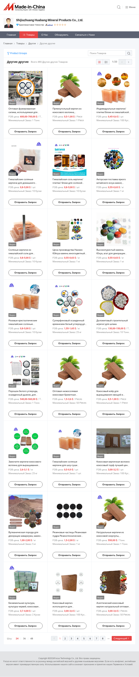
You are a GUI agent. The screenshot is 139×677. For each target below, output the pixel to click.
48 (31, 638)
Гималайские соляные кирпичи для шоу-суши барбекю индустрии (65, 465)
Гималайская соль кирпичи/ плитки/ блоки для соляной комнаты (68, 183)
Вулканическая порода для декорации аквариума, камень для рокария (25, 536)
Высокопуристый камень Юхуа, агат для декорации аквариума (110, 253)
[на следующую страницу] (128, 61)
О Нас (44, 34)
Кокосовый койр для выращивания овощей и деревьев (109, 394)
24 (17, 638)
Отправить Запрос (25, 131)
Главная (11, 34)
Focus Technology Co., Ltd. (66, 658)
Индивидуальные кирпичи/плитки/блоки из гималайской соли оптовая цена (112, 112)
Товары (30, 34)
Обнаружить (61, 34)
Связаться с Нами (85, 34)
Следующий (120, 638)
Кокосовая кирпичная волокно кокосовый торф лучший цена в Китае (113, 465)
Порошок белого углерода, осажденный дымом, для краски (23, 394)
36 (24, 638)
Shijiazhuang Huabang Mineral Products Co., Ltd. (49, 20)
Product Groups (18, 53)
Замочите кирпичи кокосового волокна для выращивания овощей (24, 465)
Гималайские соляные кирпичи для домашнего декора (21, 183)
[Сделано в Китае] (24, 7)
